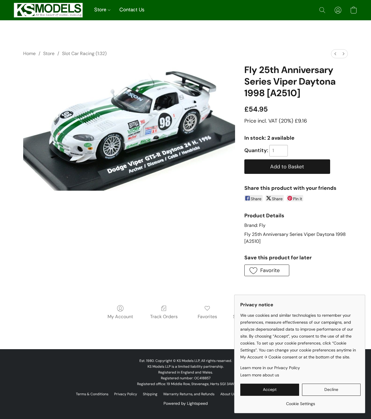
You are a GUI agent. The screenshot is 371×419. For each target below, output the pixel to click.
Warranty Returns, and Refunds (188, 394)
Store (101, 10)
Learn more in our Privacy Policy (270, 367)
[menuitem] (335, 54)
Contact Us (131, 10)
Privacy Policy (125, 394)
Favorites (207, 317)
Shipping (150, 394)
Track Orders (164, 317)
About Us (227, 394)
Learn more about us (259, 375)
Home (29, 53)
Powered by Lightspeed (185, 403)
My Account (120, 317)
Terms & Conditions (92, 394)
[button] (48, 10)
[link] (300, 401)
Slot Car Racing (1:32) (84, 53)
